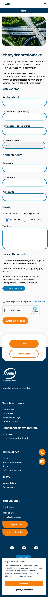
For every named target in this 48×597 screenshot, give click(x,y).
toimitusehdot (39, 301)
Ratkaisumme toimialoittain (15, 438)
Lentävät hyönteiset (12, 462)
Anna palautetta (15, 532)
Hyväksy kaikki (24, 583)
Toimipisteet (8, 507)
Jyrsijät (5, 458)
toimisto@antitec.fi (11, 517)
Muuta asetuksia (25, 576)
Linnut (5, 466)
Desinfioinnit (8, 410)
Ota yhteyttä (15, 524)
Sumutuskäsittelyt (11, 421)
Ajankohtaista (9, 483)
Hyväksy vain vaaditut (24, 590)
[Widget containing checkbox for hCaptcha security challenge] (21, 310)
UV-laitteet (7, 434)
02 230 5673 (8, 513)
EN (45, 3)
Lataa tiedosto (16, 288)
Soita (24, 343)
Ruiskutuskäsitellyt (11, 417)
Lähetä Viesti (24, 353)
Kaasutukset (8, 413)
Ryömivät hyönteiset (12, 470)
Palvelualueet (9, 487)
